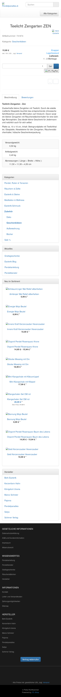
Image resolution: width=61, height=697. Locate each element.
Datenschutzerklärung (10, 533)
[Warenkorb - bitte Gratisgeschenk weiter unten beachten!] (25, 13)
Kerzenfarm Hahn (12, 483)
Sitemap (5, 606)
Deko (9, 217)
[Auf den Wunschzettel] (50, 81)
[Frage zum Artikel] (55, 81)
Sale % (7, 239)
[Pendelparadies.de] (10, 4)
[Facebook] (32, 674)
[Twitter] (37, 674)
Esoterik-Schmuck (12, 205)
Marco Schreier (11, 494)
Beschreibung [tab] (10, 97)
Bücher (10, 234)
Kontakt (5, 592)
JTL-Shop (35, 692)
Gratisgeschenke (12, 255)
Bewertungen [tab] (27, 97)
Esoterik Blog (10, 261)
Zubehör (8, 211)
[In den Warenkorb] (56, 66)
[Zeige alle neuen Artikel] (56, 281)
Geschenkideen (19, 41)
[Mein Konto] (30, 13)
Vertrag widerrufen (30, 659)
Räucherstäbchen (9, 574)
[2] (51, 71)
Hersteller (6, 579)
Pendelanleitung (12, 267)
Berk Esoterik (10, 477)
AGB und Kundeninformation (13, 538)
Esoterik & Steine (12, 194)
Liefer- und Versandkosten (12, 596)
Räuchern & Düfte (12, 188)
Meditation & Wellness (14, 200)
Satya (7, 511)
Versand (19, 53)
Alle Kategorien (49, 13)
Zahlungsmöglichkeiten (11, 601)
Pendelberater (11, 272)
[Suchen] (56, 4)
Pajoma (7, 500)
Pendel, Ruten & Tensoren (16, 183)
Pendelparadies (11, 506)
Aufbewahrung (13, 228)
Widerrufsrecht (7, 547)
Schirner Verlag (11, 517)
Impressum (6, 542)
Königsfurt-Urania (12, 489)
